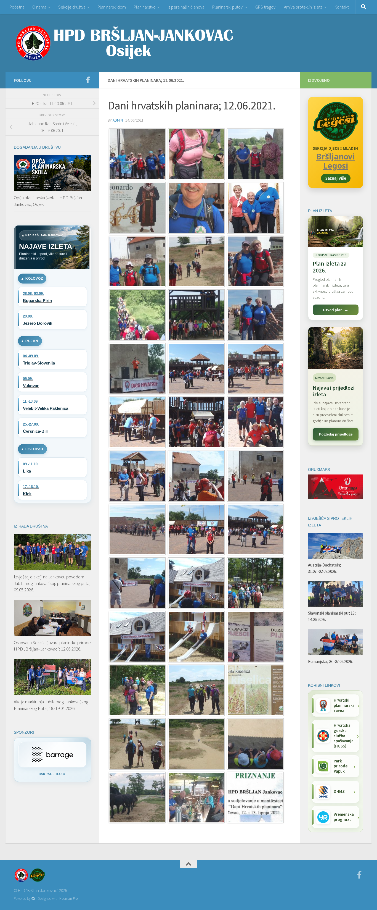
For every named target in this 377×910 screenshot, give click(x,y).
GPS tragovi (265, 7)
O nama (39, 7)
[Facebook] (87, 80)
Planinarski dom (111, 7)
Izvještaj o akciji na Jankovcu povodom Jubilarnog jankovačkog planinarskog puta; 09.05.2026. (52, 583)
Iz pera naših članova (186, 7)
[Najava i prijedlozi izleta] (335, 348)
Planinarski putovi (227, 7)
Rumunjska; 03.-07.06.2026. (330, 661)
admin (118, 120)
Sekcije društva (72, 7)
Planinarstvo (145, 7)
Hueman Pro (68, 898)
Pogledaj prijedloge (335, 434)
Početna (17, 7)
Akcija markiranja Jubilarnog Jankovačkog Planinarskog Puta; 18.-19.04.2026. (51, 705)
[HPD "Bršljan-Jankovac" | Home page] (124, 43)
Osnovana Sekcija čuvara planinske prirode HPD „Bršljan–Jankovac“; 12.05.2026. (52, 645)
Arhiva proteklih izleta (303, 7)
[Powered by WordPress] (33, 898)
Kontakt (341, 7)
